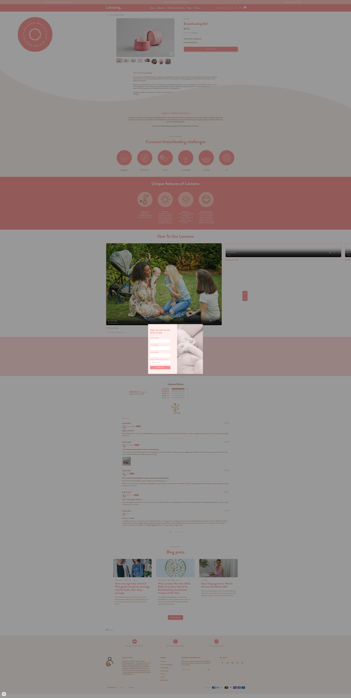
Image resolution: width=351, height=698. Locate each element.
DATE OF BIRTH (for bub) (158, 359)
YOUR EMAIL (154, 352)
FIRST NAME (154, 338)
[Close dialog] (201, 326)
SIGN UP (160, 367)
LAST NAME (154, 345)
